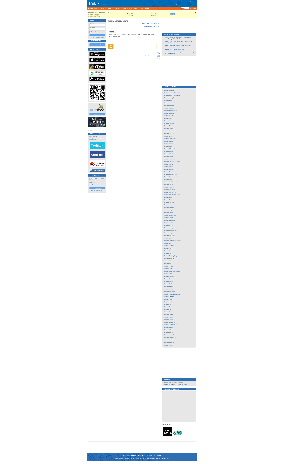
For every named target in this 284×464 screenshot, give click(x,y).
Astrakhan (171, 105)
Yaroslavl (171, 340)
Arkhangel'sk (172, 103)
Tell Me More (97, 114)
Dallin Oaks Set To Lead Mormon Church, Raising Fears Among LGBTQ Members (178, 38)
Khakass (171, 171)
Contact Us (149, 455)
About (128, 455)
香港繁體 (184, 384)
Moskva (171, 217)
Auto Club (92, 185)
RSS (154, 455)
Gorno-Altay (172, 138)
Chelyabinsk (172, 123)
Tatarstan (171, 296)
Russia (111, 21)
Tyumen (171, 314)
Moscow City (172, 215)
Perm (170, 250)
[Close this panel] (195, 12)
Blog (124, 455)
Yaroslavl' (171, 342)
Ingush (171, 141)
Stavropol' (171, 289)
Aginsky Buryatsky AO (175, 95)
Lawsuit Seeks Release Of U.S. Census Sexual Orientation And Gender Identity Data (177, 48)
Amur (170, 100)
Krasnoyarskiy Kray (174, 194)
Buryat (171, 118)
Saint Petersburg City (174, 271)
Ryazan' (171, 268)
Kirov (170, 177)
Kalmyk (171, 154)
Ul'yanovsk (172, 322)
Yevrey (171, 345)
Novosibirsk (172, 235)
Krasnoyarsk (172, 192)
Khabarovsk (172, 169)
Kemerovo (172, 166)
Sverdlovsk (172, 291)
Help (143, 455)
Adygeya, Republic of (174, 92)
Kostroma (171, 187)
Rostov (171, 263)
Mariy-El (171, 210)
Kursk (170, 199)
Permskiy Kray (173, 256)
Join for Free (97, 44)
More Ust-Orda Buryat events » (148, 56)
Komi (170, 179)
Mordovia (171, 212)
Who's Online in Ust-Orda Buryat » (151, 23)
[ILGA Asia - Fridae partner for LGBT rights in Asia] (168, 436)
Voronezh (171, 335)
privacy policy (165, 458)
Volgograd (171, 329)
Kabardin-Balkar (173, 148)
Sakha (170, 273)
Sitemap (159, 455)
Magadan (171, 207)
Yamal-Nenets (173, 337)
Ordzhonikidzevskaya (175, 240)
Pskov (170, 261)
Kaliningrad (172, 151)
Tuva (170, 307)
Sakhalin (171, 276)
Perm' (170, 253)
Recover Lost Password (97, 37)
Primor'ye (171, 258)
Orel (170, 243)
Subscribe (97, 188)
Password (92, 27)
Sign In (177, 4)
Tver (170, 309)
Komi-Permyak (173, 182)
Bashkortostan (173, 110)
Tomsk (171, 301)
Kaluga (171, 156)
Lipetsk (171, 205)
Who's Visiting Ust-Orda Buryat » (151, 26)
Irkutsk (171, 143)
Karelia (171, 164)
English (166, 384)
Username (92, 23)
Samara (171, 278)
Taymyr (171, 299)
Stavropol (171, 286)
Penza (170, 248)
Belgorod (171, 113)
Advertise (133, 455)
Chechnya (172, 120)
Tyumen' (171, 317)
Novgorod (171, 233)
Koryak (171, 184)
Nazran (171, 222)
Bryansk (171, 115)
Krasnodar (172, 189)
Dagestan (171, 133)
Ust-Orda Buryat (121, 21)
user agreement (154, 458)
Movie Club (92, 182)
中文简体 (178, 384)
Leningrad (171, 202)
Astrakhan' (172, 108)
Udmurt (171, 319)
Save (172, 14)
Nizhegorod (172, 228)
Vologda (171, 332)
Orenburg (171, 245)
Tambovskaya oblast (174, 294)
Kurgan (171, 197)
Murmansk (172, 220)
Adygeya (171, 90)
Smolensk (171, 284)
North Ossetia (173, 230)
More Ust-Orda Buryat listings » (158, 56)
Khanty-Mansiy (173, 174)
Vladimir (171, 327)
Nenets (171, 225)
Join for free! (168, 4)
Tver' (170, 312)
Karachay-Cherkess (174, 161)
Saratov (171, 281)
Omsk (170, 238)
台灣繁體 (172, 384)
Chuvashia (172, 131)
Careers (139, 455)
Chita (170, 126)
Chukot (171, 128)
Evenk (170, 136)
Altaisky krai (172, 98)
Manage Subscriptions (97, 190)
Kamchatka (172, 159)
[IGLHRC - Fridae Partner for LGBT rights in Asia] (178, 436)
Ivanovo (171, 146)
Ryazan (171, 266)
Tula (170, 304)
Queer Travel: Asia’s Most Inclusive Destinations (178, 45)
